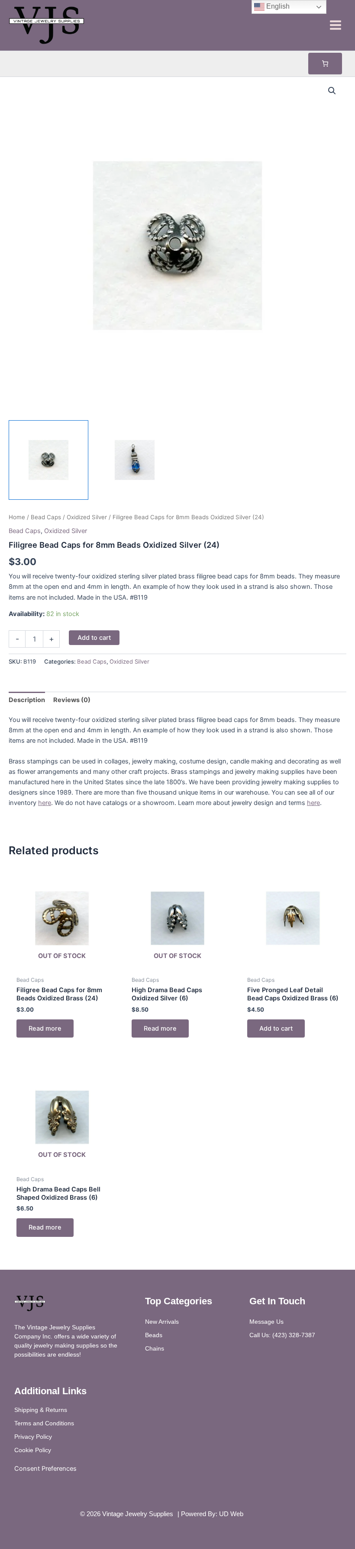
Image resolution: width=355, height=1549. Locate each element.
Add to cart (94, 638)
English (277, 6)
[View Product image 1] (48, 460)
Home (17, 517)
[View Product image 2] (134, 460)
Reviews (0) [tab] (71, 700)
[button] (332, 91)
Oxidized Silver (87, 517)
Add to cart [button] (276, 1028)
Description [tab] (27, 700)
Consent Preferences (45, 1468)
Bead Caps (46, 517)
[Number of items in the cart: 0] (325, 63)
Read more (45, 1028)
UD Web (231, 1514)
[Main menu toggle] (335, 25)
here (44, 803)
